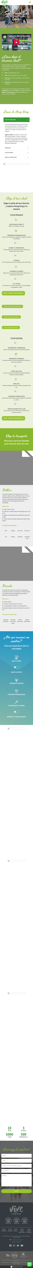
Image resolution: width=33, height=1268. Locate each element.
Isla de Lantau (9, 152)
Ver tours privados (13, 293)
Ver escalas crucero (12, 306)
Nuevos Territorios (11, 157)
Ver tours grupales (13, 418)
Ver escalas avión (11, 317)
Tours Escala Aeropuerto (22, 1231)
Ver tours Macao (11, 327)
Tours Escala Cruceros (29, 1231)
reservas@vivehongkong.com (17, 1239)
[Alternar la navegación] (30, 2)
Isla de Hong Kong (10, 119)
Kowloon (8, 148)
